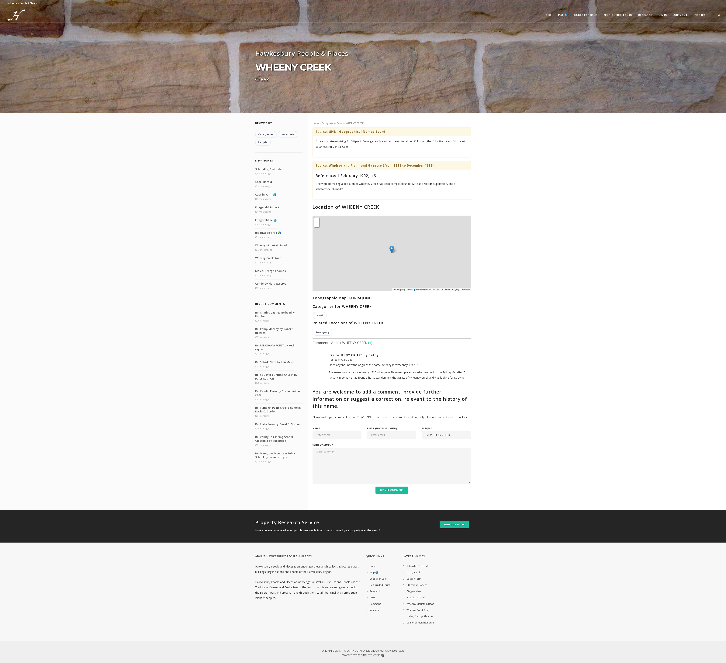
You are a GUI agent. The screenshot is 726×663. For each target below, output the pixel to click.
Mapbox (466, 289)
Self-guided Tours (617, 15)
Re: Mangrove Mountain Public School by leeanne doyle (275, 455)
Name (316, 428)
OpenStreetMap (420, 289)
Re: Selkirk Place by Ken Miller (274, 362)
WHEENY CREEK (355, 123)
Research (645, 15)
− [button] (317, 225)
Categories (328, 123)
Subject (427, 428)
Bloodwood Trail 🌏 (268, 232)
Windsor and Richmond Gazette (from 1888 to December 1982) (381, 165)
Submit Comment (391, 490)
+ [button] (317, 220)
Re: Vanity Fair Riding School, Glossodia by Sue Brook (274, 439)
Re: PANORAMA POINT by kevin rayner (275, 347)
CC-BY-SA (446, 289)
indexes (374, 610)
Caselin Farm (413, 578)
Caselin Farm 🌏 (265, 194)
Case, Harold (263, 182)
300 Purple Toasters (368, 655)
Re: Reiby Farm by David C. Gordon (278, 424)
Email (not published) (382, 428)
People (263, 142)
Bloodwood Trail (415, 597)
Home (548, 15)
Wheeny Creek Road (268, 258)
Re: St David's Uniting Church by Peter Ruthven (276, 376)
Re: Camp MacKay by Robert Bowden (274, 331)
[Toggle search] (719, 15)
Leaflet (396, 289)
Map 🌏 (563, 15)
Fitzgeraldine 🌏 (266, 220)
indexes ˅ (701, 15)
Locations (287, 134)
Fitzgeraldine (413, 591)
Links (663, 15)
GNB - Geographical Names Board (357, 132)
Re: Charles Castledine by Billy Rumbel (275, 314)
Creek (340, 123)
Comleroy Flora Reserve (270, 283)
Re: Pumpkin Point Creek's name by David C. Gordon (278, 409)
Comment (680, 15)
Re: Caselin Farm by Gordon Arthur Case (278, 393)
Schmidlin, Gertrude (268, 169)
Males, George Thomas (270, 271)
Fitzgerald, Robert (267, 207)
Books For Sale (585, 15)
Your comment (323, 445)
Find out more (454, 524)
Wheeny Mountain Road (271, 245)
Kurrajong (322, 332)
